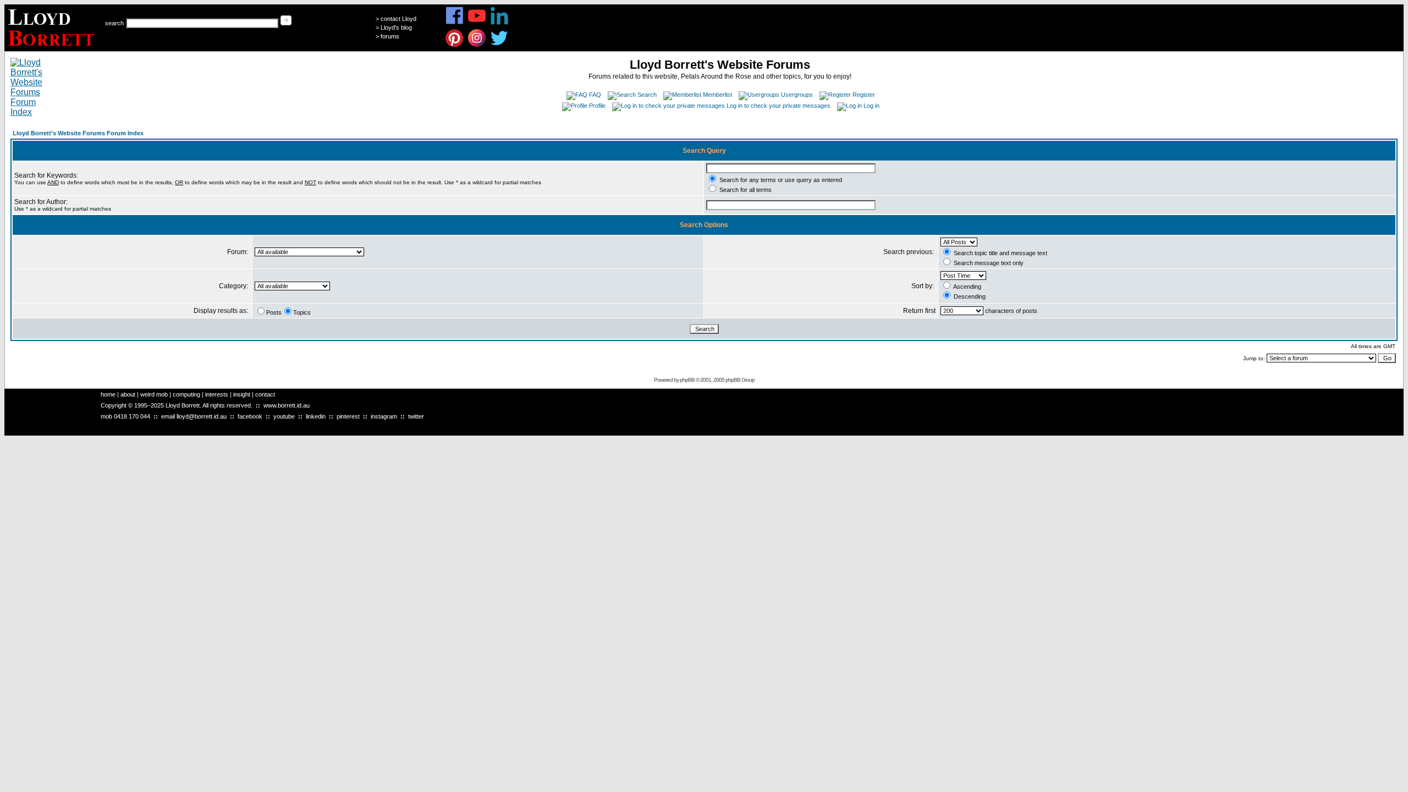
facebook (250, 416)
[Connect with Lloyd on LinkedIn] (500, 23)
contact (265, 394)
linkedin (316, 416)
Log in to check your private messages (779, 105)
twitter (416, 416)
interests (216, 394)
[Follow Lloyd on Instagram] (477, 45)
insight (241, 394)
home (108, 394)
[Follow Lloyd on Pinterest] (454, 45)
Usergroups (797, 94)
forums (390, 36)
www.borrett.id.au (286, 405)
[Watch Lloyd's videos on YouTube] (477, 23)
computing (186, 394)
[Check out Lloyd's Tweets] (500, 45)
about (127, 394)
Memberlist (717, 94)
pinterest (348, 416)
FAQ (595, 94)
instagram (384, 416)
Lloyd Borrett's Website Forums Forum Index (78, 133)
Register (864, 94)
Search (647, 94)
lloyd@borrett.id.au (202, 416)
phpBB (687, 380)
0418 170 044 (132, 416)
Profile (597, 105)
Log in (871, 105)
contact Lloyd (398, 18)
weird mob (154, 394)
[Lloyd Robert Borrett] (52, 48)
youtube (284, 416)
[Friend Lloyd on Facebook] (454, 23)
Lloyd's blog (396, 27)
